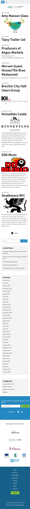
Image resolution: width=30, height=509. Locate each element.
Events (15, 481)
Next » (17, 233)
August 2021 (6, 321)
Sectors (15, 483)
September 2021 (7, 318)
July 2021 (5, 323)
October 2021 (6, 315)
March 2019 (6, 358)
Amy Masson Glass (15, 16)
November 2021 (7, 313)
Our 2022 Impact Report (10, 262)
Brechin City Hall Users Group (14, 88)
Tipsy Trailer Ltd (13, 39)
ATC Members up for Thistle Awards (14, 268)
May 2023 (5, 283)
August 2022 (6, 294)
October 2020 (6, 337)
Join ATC (15, 493)
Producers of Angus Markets (12, 50)
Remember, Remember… (11, 265)
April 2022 (5, 302)
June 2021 (6, 326)
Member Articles (7, 387)
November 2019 (7, 348)
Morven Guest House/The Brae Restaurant (13, 70)
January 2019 (6, 361)
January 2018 (6, 372)
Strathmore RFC (13, 195)
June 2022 (6, 299)
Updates (5, 392)
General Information (8, 384)
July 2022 (5, 296)
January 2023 (6, 286)
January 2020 (6, 345)
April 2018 (5, 366)
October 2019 (6, 350)
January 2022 (6, 307)
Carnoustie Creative (20, 505)
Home (15, 470)
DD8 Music (9, 155)
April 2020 (5, 342)
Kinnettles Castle (14, 114)
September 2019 (7, 353)
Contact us (15, 489)
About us (15, 472)
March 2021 (6, 331)
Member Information (9, 389)
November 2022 (7, 288)
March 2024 (6, 280)
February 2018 (7, 369)
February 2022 (7, 304)
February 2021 (7, 334)
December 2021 (7, 310)
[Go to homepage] (15, 7)
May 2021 (5, 329)
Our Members (15, 475)
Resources (15, 478)
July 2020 (5, 339)
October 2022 (6, 291)
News (15, 486)
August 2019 (6, 356)
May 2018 (5, 364)
